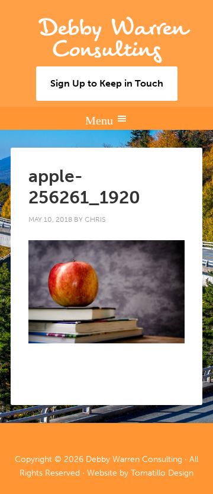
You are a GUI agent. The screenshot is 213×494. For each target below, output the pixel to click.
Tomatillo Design (162, 473)
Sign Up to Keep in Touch (106, 83)
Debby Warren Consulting (112, 39)
